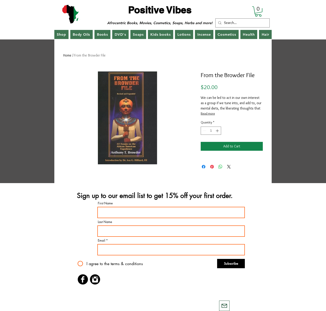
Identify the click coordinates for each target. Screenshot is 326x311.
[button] (258, 11)
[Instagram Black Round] (95, 279)
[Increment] (217, 131)
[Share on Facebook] (203, 166)
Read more (208, 113)
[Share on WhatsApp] (220, 166)
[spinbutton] (211, 131)
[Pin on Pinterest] (212, 166)
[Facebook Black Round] (83, 279)
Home (67, 55)
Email (101, 240)
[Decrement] (204, 131)
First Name (105, 203)
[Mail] (224, 306)
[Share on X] (229, 166)
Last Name (105, 221)
